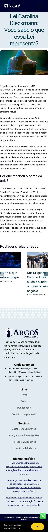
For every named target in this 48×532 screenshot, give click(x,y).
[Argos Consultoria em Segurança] (13, 5)
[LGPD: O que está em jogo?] (10, 260)
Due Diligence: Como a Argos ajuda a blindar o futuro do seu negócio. (37, 282)
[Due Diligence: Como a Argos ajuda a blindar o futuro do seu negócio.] (37, 260)
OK (37, 526)
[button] (2, 274)
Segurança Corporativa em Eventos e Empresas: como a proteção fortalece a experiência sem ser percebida (24, 501)
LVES (25, 520)
